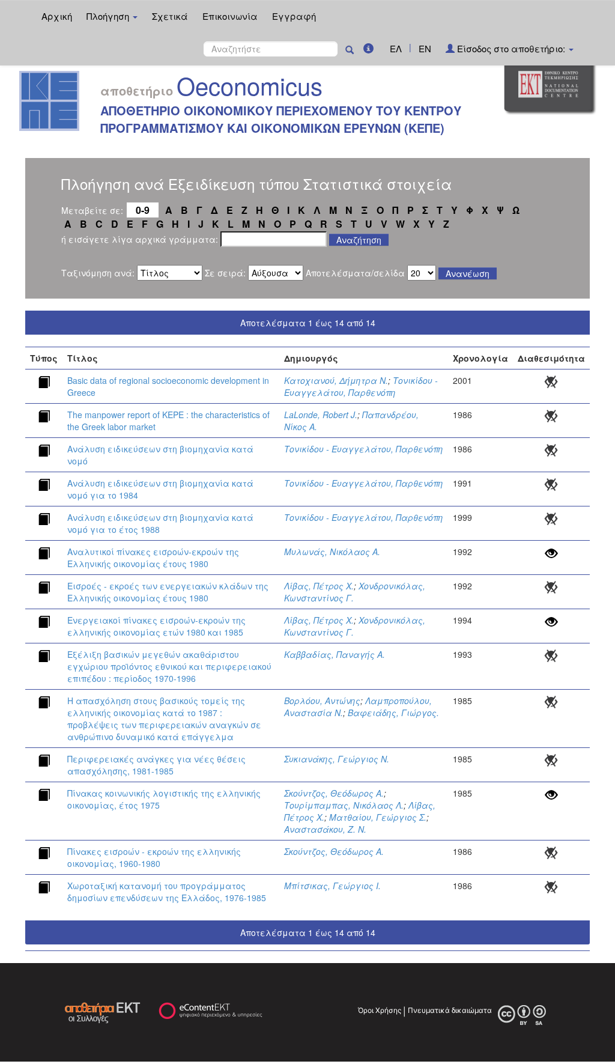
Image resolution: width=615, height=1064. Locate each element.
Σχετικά (170, 16)
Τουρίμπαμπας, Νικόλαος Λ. (344, 805)
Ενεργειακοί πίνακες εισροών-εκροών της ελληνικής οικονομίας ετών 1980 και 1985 (156, 626)
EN (425, 48)
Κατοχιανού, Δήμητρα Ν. (336, 380)
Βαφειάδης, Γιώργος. (393, 713)
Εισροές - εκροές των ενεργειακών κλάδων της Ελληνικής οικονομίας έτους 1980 (167, 592)
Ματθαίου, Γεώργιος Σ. (377, 817)
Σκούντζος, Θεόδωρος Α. (334, 793)
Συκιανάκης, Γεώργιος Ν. (336, 759)
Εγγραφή (294, 16)
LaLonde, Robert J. (320, 415)
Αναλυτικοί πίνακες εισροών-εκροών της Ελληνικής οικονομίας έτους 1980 (153, 558)
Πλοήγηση (109, 16)
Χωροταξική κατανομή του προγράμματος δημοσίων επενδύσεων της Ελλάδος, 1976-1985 (166, 892)
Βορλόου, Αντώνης (322, 701)
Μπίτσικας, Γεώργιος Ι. (332, 886)
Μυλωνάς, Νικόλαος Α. (332, 552)
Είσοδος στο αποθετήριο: (511, 48)
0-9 (143, 210)
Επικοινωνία (230, 16)
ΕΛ (396, 48)
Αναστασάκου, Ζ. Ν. (325, 829)
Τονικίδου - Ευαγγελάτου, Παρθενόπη (361, 386)
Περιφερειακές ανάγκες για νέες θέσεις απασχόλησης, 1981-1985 (156, 765)
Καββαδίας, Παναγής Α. (334, 654)
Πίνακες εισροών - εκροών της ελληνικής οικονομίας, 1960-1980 (154, 857)
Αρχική (56, 16)
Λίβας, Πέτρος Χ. (319, 586)
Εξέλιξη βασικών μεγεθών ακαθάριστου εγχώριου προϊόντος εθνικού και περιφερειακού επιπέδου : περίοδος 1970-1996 (169, 666)
